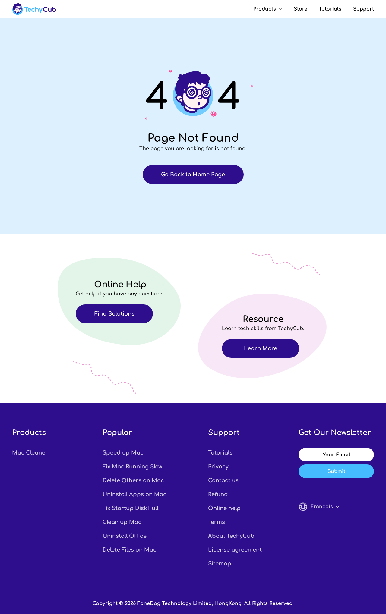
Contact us (223, 480)
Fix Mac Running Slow (132, 467)
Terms (216, 522)
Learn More (260, 348)
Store (300, 9)
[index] (34, 9)
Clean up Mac (122, 522)
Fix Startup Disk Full (130, 508)
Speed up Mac (123, 453)
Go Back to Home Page (193, 175)
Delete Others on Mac (133, 480)
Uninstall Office (125, 536)
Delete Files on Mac (130, 550)
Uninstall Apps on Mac (134, 494)
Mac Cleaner (30, 453)
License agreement (235, 550)
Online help (224, 508)
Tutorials (330, 9)
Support (363, 9)
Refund (218, 494)
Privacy (218, 467)
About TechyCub (231, 536)
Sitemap (219, 564)
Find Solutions (114, 314)
